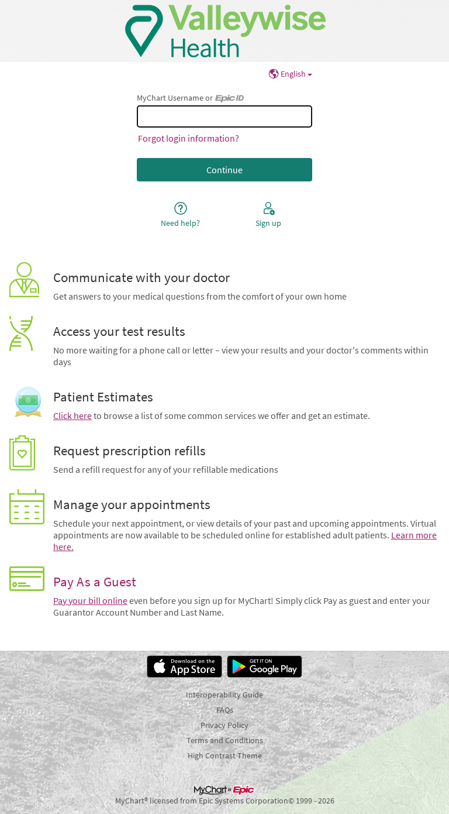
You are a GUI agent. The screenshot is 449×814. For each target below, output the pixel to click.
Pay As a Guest (94, 581)
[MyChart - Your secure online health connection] (225, 31)
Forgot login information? (188, 138)
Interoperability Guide (224, 694)
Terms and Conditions (224, 740)
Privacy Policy (224, 725)
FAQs (224, 710)
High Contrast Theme (225, 755)
